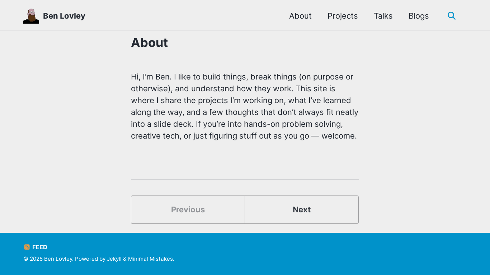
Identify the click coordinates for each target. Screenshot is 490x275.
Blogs (419, 15)
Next (302, 209)
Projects (343, 15)
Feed (39, 247)
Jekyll (114, 258)
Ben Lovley (64, 15)
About (300, 15)
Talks (383, 15)
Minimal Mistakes (150, 258)
